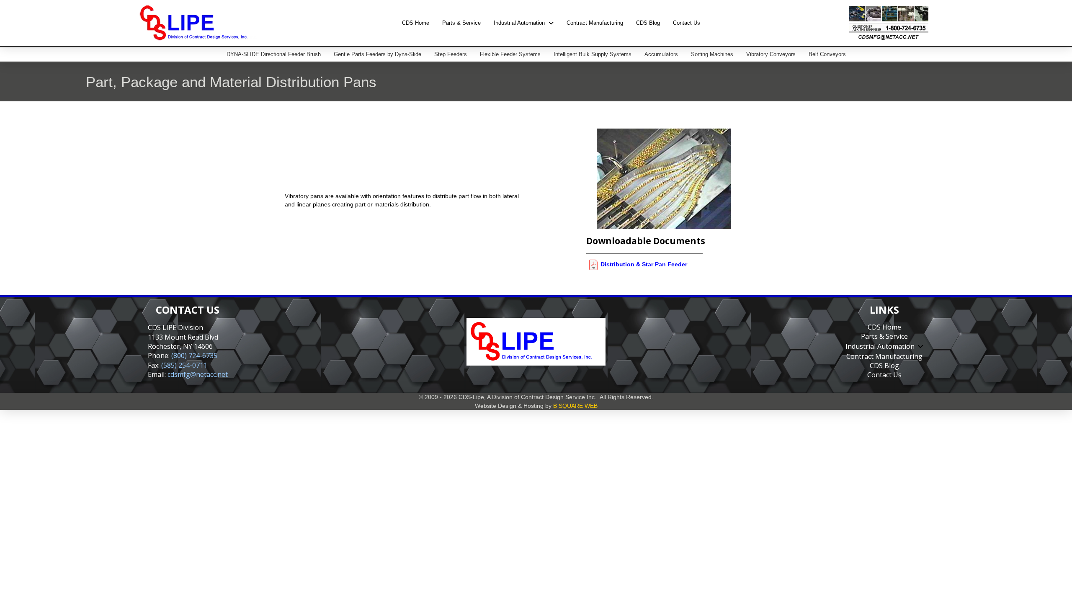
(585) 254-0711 (184, 365)
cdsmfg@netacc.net (198, 374)
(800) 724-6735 (194, 355)
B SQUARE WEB (575, 405)
